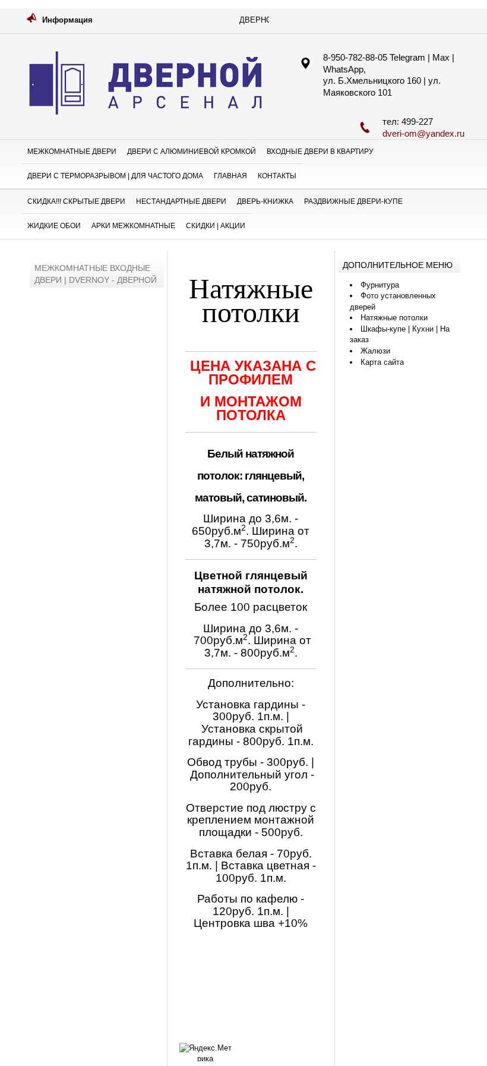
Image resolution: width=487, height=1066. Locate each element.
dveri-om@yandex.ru (423, 133)
